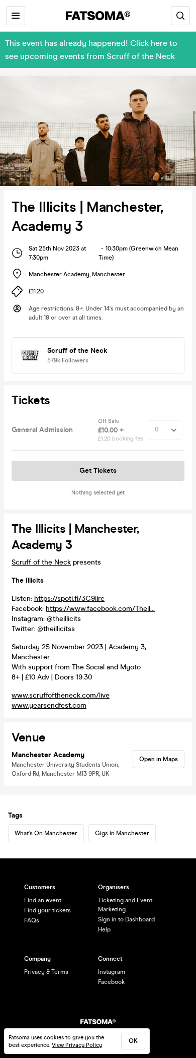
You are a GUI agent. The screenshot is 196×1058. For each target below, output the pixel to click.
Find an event (42, 900)
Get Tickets (98, 470)
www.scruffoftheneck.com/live (61, 695)
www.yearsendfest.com (49, 705)
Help (104, 929)
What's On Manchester (46, 833)
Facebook (111, 981)
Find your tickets (47, 910)
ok (133, 1040)
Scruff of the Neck (41, 562)
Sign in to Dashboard (126, 919)
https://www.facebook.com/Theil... (100, 608)
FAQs (31, 920)
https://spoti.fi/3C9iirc (69, 598)
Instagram (111, 971)
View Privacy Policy (77, 1045)
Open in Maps (158, 759)
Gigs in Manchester (122, 833)
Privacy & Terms (46, 971)
